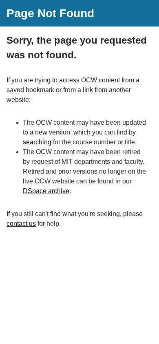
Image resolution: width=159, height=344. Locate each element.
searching (37, 142)
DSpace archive (46, 190)
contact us (21, 223)
